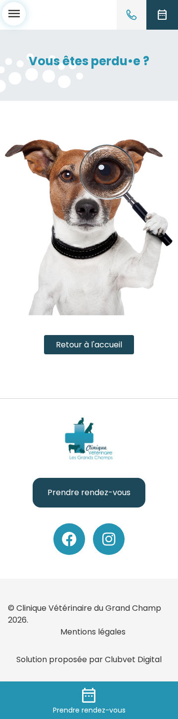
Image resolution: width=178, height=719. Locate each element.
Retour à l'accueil (89, 344)
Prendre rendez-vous (89, 492)
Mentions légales (93, 631)
